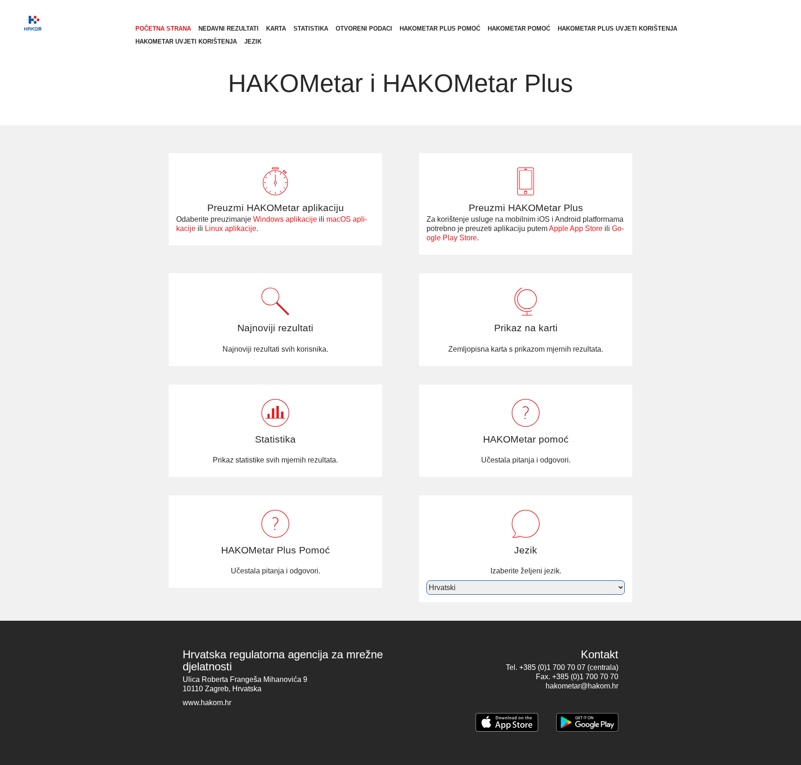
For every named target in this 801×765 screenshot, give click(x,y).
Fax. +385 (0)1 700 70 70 (577, 677)
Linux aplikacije (230, 228)
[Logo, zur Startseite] (70, 22)
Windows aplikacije (285, 219)
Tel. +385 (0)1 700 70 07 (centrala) (562, 667)
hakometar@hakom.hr (582, 686)
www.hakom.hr (207, 703)
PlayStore (586, 722)
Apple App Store (576, 228)
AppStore (507, 722)
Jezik (252, 42)
